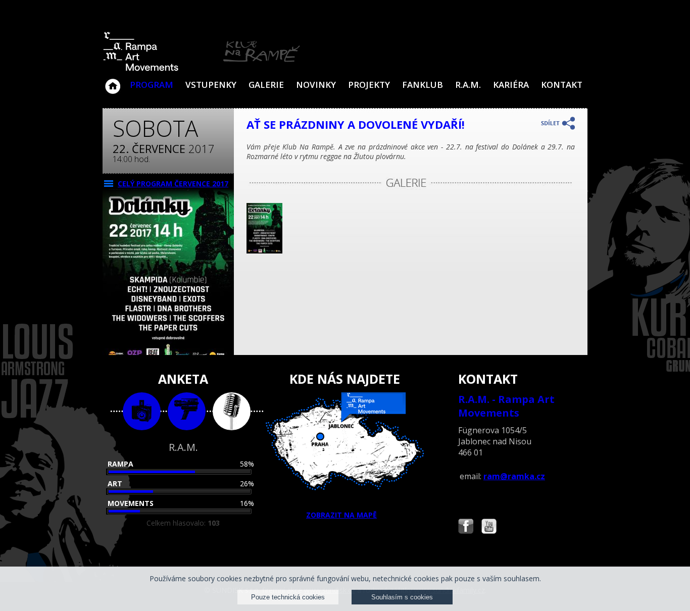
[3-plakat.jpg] (264, 251)
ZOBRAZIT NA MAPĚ (341, 515)
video (187, 411)
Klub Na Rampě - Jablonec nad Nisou (113, 81)
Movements (131, 503)
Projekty (369, 84)
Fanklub (422, 84)
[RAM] (202, 69)
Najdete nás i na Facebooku (465, 527)
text (232, 411)
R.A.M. (468, 84)
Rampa (120, 464)
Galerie (266, 84)
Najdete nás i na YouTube (489, 527)
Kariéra (511, 84)
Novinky (316, 84)
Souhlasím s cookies (402, 597)
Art (115, 483)
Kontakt (561, 84)
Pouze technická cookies (288, 597)
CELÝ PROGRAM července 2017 (173, 183)
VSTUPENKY (210, 84)
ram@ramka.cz (514, 476)
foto (142, 411)
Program (151, 84)
